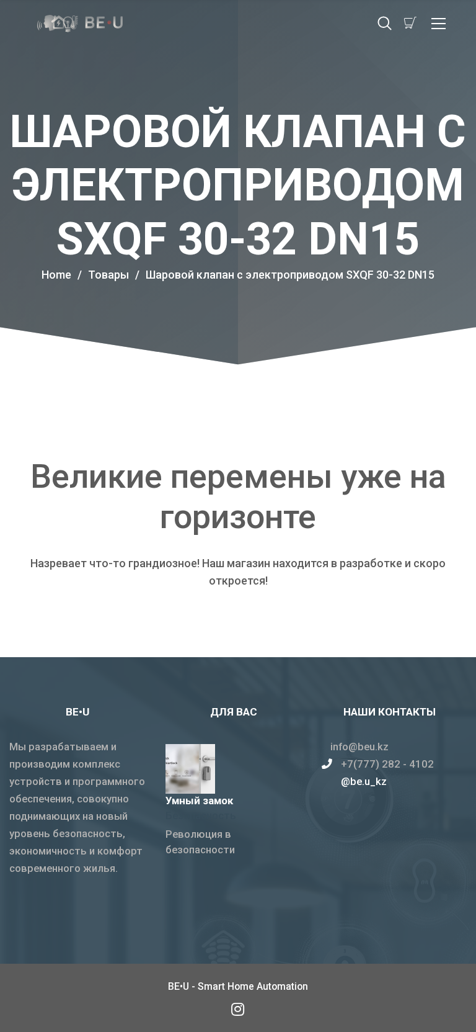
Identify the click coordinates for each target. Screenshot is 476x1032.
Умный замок (199, 800)
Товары (113, 274)
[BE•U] (238, 1008)
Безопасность (200, 815)
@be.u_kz (364, 781)
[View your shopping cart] (410, 23)
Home (56, 274)
